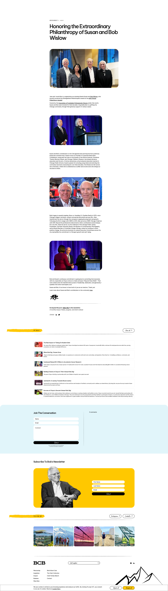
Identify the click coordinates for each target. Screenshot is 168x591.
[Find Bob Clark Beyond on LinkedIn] (134, 563)
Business (36, 578)
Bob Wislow (94, 96)
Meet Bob (36, 581)
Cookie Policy (56, 589)
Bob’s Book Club (52, 570)
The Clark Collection (53, 573)
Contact (49, 578)
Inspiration (36, 573)
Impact (35, 576)
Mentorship (36, 570)
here (91, 290)
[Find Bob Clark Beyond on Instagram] (131, 563)
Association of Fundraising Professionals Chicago (73, 103)
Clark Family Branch (53, 576)
